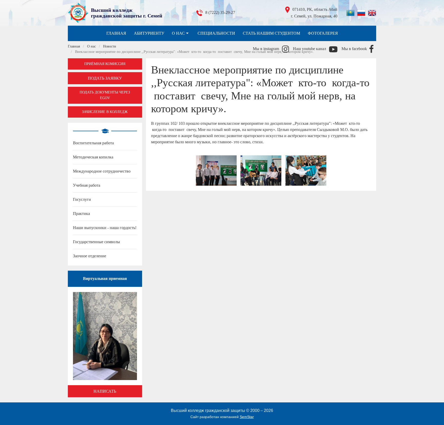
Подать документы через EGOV (105, 95)
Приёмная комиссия (104, 64)
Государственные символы (96, 242)
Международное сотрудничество (102, 171)
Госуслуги (82, 199)
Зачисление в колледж (105, 112)
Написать (105, 391)
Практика (81, 213)
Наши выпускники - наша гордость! (104, 227)
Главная (116, 33)
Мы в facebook (354, 48)
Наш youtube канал (309, 48)
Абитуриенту (149, 33)
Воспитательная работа (93, 143)
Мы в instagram (266, 48)
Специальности (216, 33)
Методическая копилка (93, 157)
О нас (178, 33)
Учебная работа (86, 185)
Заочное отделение (89, 256)
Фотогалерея (323, 33)
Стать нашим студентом (271, 33)
